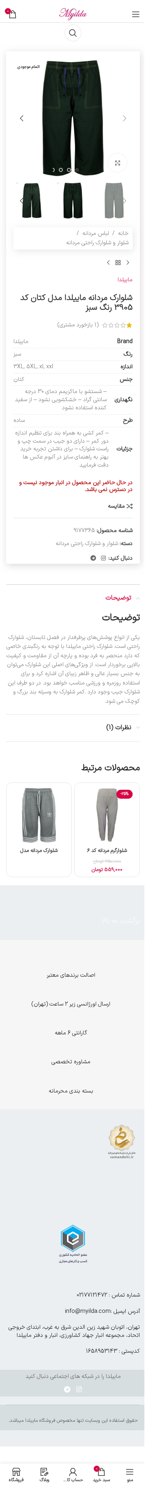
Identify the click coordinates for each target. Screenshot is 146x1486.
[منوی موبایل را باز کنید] (136, 14)
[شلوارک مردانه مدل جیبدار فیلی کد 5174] (39, 815)
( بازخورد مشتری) (78, 325)
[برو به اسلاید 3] (61, 170)
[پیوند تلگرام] (93, 559)
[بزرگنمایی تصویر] (117, 163)
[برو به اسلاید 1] (77, 170)
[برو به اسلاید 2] (69, 170)
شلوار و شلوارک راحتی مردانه (97, 243)
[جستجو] (73, 33)
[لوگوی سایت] (72, 14)
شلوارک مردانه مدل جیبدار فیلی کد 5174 (39, 854)
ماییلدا (125, 280)
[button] (124, 118)
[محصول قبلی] (128, 262)
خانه (123, 233)
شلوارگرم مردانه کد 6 (107, 850)
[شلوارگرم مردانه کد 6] (107, 815)
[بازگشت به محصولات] (118, 262)
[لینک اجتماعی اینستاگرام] (103, 559)
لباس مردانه (95, 233)
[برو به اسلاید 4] (53, 170)
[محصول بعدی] (108, 262)
